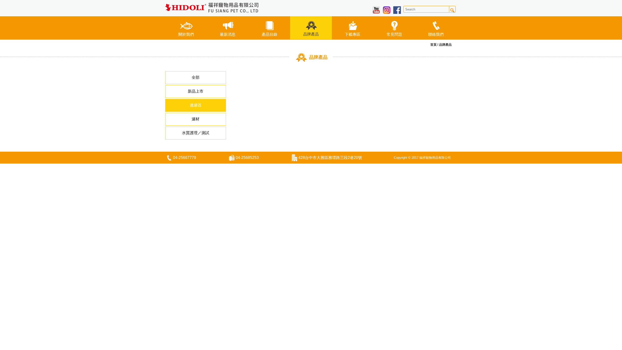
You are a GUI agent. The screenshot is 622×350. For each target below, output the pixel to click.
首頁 (433, 44)
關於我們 (186, 34)
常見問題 (394, 34)
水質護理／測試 (195, 133)
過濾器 (195, 105)
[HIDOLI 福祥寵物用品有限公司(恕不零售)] (212, 7)
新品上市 (195, 91)
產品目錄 (269, 34)
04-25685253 (247, 158)
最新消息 (227, 34)
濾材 (195, 119)
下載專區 (352, 34)
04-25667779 (184, 158)
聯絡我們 (436, 34)
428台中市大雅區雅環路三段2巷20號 (330, 158)
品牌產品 (311, 34)
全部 (195, 77)
